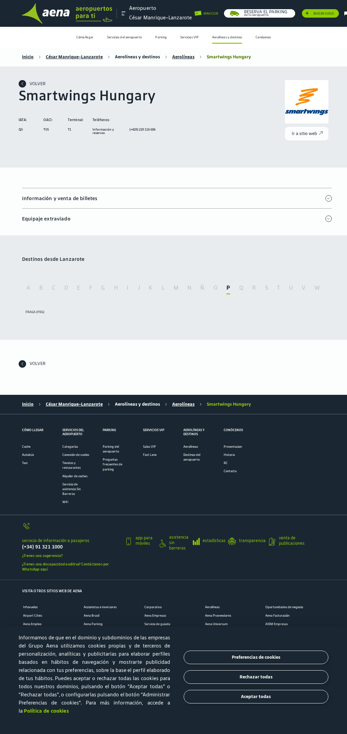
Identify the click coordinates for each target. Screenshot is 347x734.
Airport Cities (32, 616)
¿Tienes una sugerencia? (42, 555)
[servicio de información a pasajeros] (71, 528)
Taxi (24, 463)
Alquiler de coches (74, 476)
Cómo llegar (85, 37)
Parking (161, 37)
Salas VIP (149, 447)
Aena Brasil (91, 616)
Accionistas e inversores (100, 607)
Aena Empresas (155, 616)
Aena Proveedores (218, 616)
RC (226, 463)
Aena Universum (216, 624)
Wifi (65, 502)
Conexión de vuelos (75, 455)
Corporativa (153, 607)
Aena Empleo (32, 624)
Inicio (28, 57)
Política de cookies (46, 711)
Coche (26, 447)
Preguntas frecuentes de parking (112, 464)
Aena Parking (93, 624)
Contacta (230, 471)
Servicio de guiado (157, 624)
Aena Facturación (277, 616)
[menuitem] (84, 37)
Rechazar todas (256, 677)
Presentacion (233, 447)
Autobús (28, 455)
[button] (124, 13)
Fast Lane (150, 455)
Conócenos (263, 37)
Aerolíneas (183, 57)
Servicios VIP (189, 37)
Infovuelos (30, 607)
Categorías (70, 447)
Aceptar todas (256, 696)
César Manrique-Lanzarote (74, 57)
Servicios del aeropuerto (124, 37)
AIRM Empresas (276, 624)
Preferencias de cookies (256, 657)
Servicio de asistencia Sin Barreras (71, 489)
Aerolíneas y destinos (227, 37)
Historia (229, 455)
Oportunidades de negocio (284, 607)
